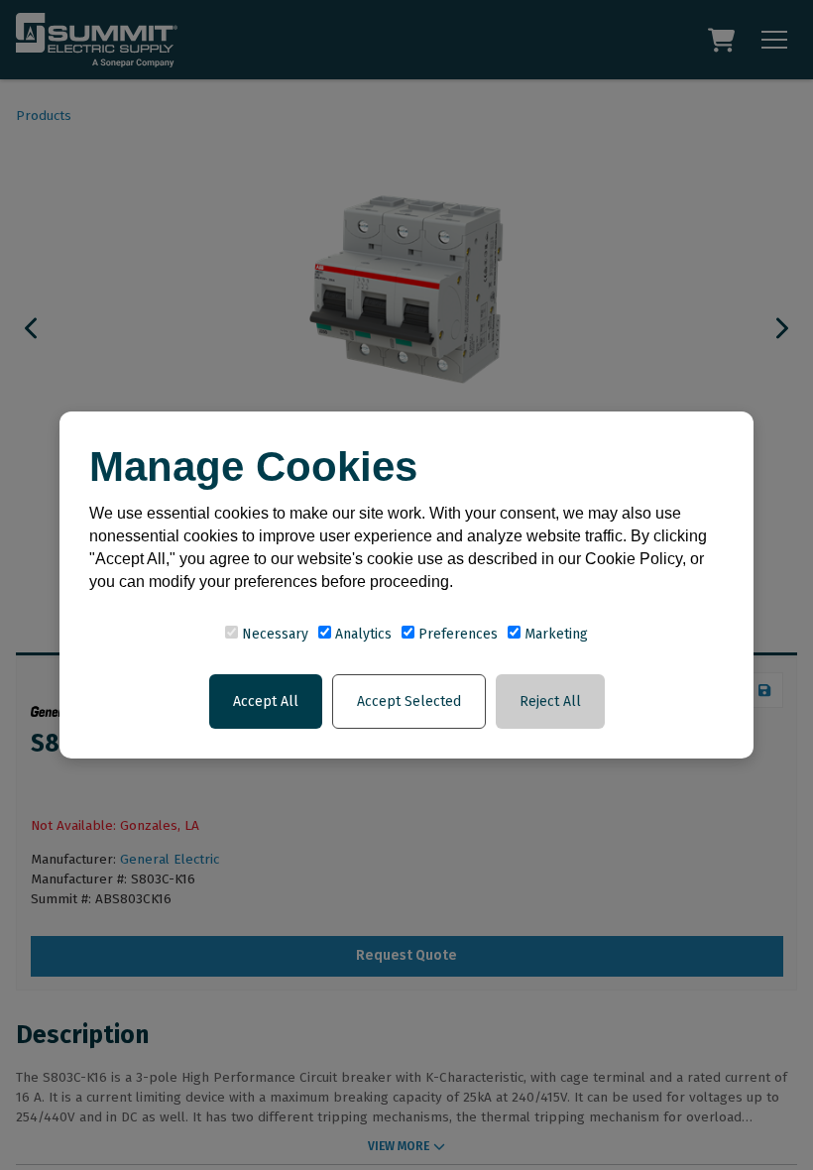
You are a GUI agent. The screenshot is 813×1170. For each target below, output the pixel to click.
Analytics (361, 634)
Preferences (456, 634)
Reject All (550, 701)
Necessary (273, 634)
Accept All (265, 701)
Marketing (554, 634)
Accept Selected (409, 701)
